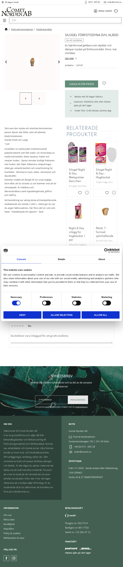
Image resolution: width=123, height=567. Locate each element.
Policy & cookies (12, 533)
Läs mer (69, 58)
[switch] (46, 303)
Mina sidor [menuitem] (105, 10)
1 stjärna (12, 326)
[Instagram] (13, 558)
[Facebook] (6, 558)
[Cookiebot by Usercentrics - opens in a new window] (106, 250)
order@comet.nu (114, 2)
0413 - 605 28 (94, 2)
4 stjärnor (20, 326)
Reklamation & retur (14, 537)
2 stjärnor (14, 326)
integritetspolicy (81, 407)
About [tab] (101, 259)
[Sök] (117, 20)
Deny (22, 315)
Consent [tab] (21, 259)
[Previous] (6, 62)
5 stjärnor (22, 326)
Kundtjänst (9, 524)
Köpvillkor (9, 528)
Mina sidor (9, 519)
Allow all (100, 315)
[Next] (58, 62)
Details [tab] (61, 259)
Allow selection (61, 315)
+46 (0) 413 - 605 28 (84, 446)
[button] (4, 21)
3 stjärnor (17, 326)
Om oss (8, 514)
